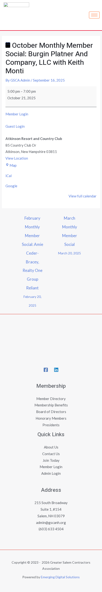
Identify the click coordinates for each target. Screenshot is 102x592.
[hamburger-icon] (94, 15)
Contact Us (51, 454)
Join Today (51, 460)
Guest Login (15, 126)
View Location (16, 158)
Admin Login (51, 473)
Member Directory (51, 398)
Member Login (16, 114)
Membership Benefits (51, 405)
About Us (51, 447)
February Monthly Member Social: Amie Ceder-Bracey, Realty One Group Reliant (32, 219)
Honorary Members (51, 418)
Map (13, 165)
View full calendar (83, 196)
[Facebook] (45, 369)
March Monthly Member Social (69, 219)
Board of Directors (51, 411)
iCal (8, 176)
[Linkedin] (56, 369)
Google (11, 186)
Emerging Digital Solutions (60, 577)
